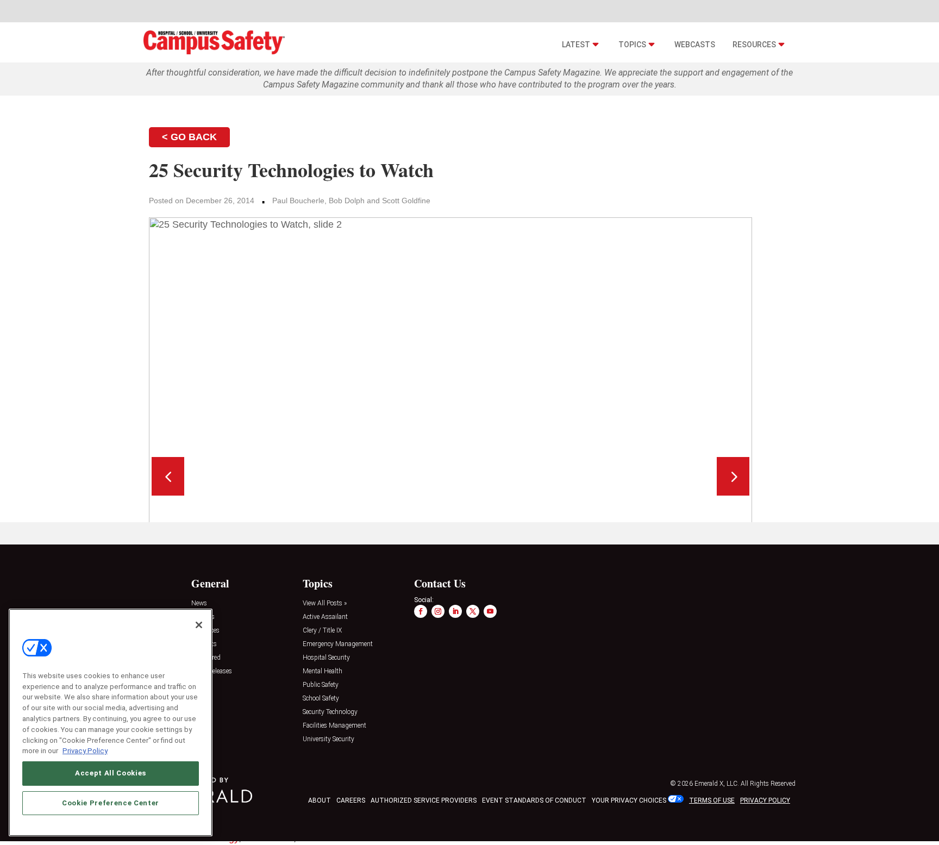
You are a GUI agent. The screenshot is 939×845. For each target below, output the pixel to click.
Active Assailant (325, 617)
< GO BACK (189, 137)
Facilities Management (334, 725)
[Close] (199, 625)
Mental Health (322, 671)
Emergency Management (338, 644)
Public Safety (321, 684)
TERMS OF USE (712, 800)
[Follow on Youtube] (490, 611)
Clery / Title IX (322, 630)
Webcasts (694, 44)
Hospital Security (326, 657)
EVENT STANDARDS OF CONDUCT (534, 800)
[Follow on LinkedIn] (455, 611)
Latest (576, 44)
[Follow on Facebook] (420, 611)
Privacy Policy (85, 750)
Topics (632, 44)
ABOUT (319, 800)
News (199, 603)
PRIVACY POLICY (765, 800)
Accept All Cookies (110, 773)
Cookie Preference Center (110, 802)
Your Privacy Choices (629, 800)
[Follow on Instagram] (438, 611)
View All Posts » (325, 603)
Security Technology (330, 712)
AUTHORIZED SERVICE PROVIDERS (424, 800)
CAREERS (350, 800)
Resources (754, 44)
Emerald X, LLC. (716, 783)
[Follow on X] (472, 611)
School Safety (321, 698)
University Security (328, 739)
